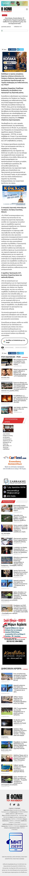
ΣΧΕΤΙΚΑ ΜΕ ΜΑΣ (7, 856)
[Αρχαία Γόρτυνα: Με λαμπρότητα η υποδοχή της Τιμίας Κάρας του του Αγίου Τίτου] (6, 573)
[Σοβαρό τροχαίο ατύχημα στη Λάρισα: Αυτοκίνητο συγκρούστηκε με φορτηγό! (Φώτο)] (6, 768)
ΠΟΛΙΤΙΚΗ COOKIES (18, 858)
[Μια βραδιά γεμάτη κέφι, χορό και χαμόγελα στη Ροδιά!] (6, 722)
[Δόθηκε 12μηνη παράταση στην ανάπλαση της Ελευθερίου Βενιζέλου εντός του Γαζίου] (6, 699)
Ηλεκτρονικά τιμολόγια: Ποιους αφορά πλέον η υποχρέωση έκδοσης (20, 540)
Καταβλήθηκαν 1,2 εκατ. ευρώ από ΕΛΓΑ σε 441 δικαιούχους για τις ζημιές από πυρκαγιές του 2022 (21, 399)
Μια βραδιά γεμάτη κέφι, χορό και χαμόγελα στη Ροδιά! (20, 721)
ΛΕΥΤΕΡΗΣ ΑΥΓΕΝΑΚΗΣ (9, 347)
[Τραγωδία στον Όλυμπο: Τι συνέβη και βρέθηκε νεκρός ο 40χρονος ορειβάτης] (6, 518)
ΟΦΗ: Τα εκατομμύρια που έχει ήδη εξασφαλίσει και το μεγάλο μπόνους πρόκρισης (20, 711)
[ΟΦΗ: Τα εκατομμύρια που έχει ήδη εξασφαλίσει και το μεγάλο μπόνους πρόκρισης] (6, 711)
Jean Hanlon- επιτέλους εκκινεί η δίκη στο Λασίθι (20, 409)
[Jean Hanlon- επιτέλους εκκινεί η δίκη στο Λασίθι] (6, 410)
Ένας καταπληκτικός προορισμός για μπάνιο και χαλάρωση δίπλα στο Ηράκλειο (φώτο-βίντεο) (20, 677)
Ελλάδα (5, 15)
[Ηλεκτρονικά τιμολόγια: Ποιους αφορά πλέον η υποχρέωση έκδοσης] (6, 541)
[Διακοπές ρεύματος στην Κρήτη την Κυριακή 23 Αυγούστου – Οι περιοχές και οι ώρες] (6, 583)
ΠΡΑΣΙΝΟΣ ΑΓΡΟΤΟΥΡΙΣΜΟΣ (21, 347)
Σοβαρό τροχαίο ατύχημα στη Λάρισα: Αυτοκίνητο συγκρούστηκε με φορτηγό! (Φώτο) (20, 768)
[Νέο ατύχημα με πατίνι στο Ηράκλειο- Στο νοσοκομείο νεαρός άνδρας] (6, 362)
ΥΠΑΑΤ (3, 349)
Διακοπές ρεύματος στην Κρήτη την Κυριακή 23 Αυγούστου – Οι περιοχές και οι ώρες (20, 584)
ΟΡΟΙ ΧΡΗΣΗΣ (16, 856)
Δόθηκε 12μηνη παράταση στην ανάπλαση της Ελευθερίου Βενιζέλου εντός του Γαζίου (20, 700)
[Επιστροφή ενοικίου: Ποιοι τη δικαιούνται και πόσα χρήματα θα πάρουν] (6, 508)
